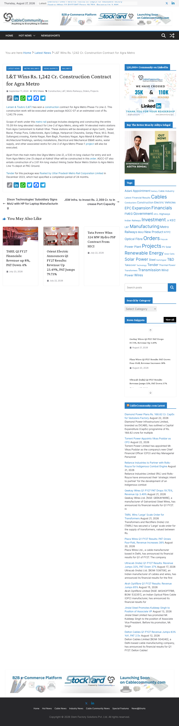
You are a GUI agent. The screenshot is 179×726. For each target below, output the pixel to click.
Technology (142, 265)
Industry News (76, 708)
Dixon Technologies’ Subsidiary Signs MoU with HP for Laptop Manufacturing (32, 204)
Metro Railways (31, 68)
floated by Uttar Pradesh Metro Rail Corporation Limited (71, 173)
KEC (173, 220)
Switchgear (161, 260)
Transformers (131, 270)
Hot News (25, 35)
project (90, 143)
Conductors (130, 202)
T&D (170, 259)
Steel (152, 259)
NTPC (167, 232)
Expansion (141, 208)
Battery (154, 191)
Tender (10, 173)
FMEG (129, 213)
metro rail (41, 121)
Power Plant (133, 246)
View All (170, 319)
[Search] (172, 287)
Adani (128, 191)
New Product (153, 232)
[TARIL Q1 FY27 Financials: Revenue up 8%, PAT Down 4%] (20, 229)
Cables (159, 197)
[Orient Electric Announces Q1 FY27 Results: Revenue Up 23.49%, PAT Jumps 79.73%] (61, 229)
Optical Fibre (134, 239)
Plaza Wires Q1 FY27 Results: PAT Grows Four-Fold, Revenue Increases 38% (150, 361)
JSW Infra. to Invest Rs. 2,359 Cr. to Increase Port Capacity (89, 202)
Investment (154, 219)
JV (168, 220)
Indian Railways (133, 220)
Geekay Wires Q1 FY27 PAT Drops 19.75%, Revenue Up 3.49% (83, 3)
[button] (33, 35)
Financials (161, 207)
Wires (138, 275)
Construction (54, 91)
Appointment (142, 191)
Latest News (14, 68)
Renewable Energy (144, 253)
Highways (164, 214)
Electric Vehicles (165, 202)
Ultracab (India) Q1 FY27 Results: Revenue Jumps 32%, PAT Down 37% (148, 381)
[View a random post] (172, 35)
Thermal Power (167, 265)
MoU (141, 232)
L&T (64, 91)
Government (143, 213)
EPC (128, 208)
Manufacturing (144, 226)
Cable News (60, 708)
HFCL (156, 214)
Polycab (164, 239)
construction (52, 106)
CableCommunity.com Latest (147, 405)
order (93, 158)
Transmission (149, 270)
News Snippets (51, 68)
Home (9, 35)
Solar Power (136, 259)
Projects (94, 91)
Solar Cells (169, 254)
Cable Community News (98, 708)
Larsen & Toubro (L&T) (19, 106)
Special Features (120, 708)
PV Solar (166, 246)
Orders (86, 91)
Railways (66, 68)
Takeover (130, 265)
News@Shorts (50, 35)
